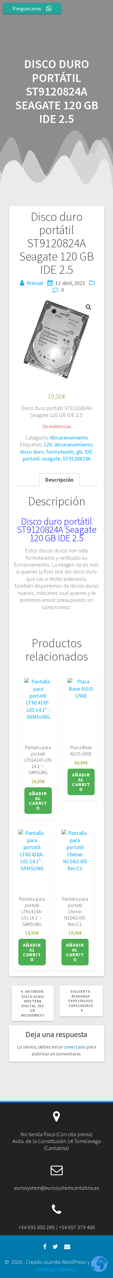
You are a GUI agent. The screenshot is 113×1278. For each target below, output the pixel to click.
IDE (88, 451)
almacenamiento (73, 444)
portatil (31, 458)
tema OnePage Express (72, 1265)
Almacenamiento (69, 437)
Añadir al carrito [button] (38, 800)
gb (79, 451)
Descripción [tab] (59, 479)
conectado (75, 1047)
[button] (88, 307)
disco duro (32, 451)
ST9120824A (77, 458)
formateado (60, 451)
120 (48, 444)
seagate (51, 458)
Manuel (35, 283)
